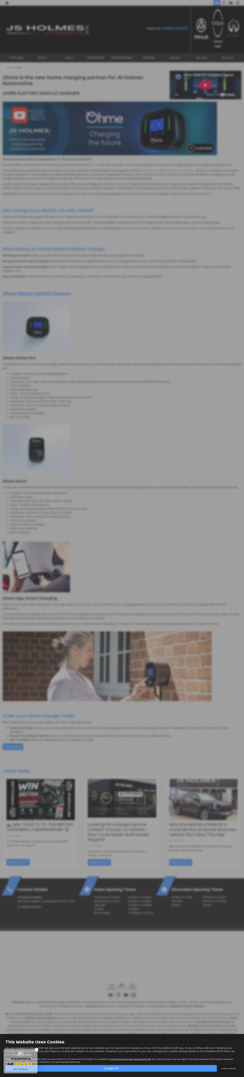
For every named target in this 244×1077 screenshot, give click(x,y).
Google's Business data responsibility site (130, 1059)
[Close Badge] (36, 1049)
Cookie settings (228, 1068)
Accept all (111, 1068)
